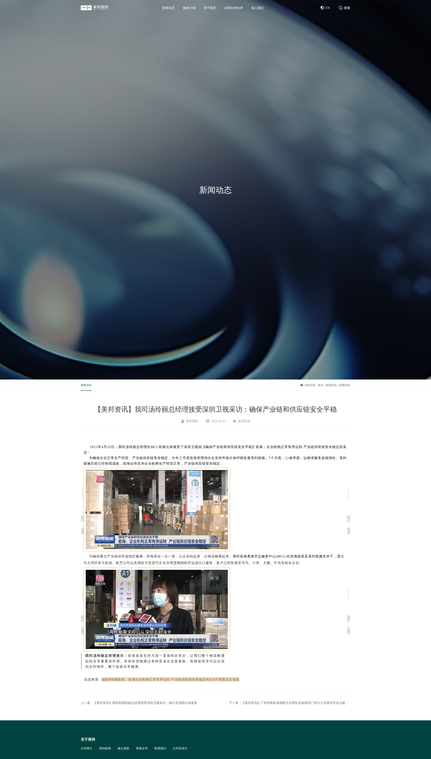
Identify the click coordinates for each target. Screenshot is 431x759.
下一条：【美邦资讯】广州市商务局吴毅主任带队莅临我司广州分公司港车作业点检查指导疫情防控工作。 (289, 703)
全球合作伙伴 (233, 8)
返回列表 (244, 421)
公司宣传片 (180, 748)
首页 (320, 385)
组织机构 (105, 748)
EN (327, 8)
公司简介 (86, 748)
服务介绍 (189, 8)
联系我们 (160, 748)
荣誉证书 (142, 748)
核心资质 (123, 748)
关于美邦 (210, 8)
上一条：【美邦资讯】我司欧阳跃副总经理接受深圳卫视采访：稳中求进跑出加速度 (139, 703)
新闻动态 (168, 8)
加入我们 (257, 8)
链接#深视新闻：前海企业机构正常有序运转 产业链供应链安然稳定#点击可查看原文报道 (171, 679)
